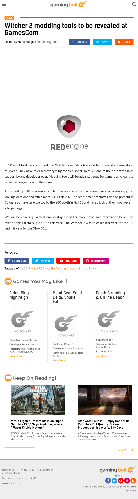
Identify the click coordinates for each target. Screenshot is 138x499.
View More (16, 356)
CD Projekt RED (34, 268)
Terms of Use (9, 469)
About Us (21, 478)
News (9, 17)
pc (47, 268)
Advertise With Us (11, 483)
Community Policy (11, 472)
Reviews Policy (46, 469)
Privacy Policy (27, 469)
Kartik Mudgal (26, 42)
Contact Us (7, 478)
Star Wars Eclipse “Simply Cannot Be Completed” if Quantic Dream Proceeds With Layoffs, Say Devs (104, 424)
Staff (33, 478)
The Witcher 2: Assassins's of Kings (73, 268)
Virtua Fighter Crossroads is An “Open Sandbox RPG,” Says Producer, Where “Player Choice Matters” (37, 424)
